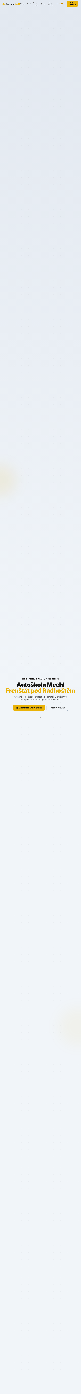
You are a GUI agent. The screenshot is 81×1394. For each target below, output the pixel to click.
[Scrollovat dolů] (40, 717)
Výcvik (29, 4)
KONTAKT (60, 4)
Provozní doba (36, 4)
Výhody (22, 4)
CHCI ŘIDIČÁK (73, 4)
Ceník (43, 4)
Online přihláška (50, 4)
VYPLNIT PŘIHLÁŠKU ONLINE (30, 708)
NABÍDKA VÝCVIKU (57, 708)
